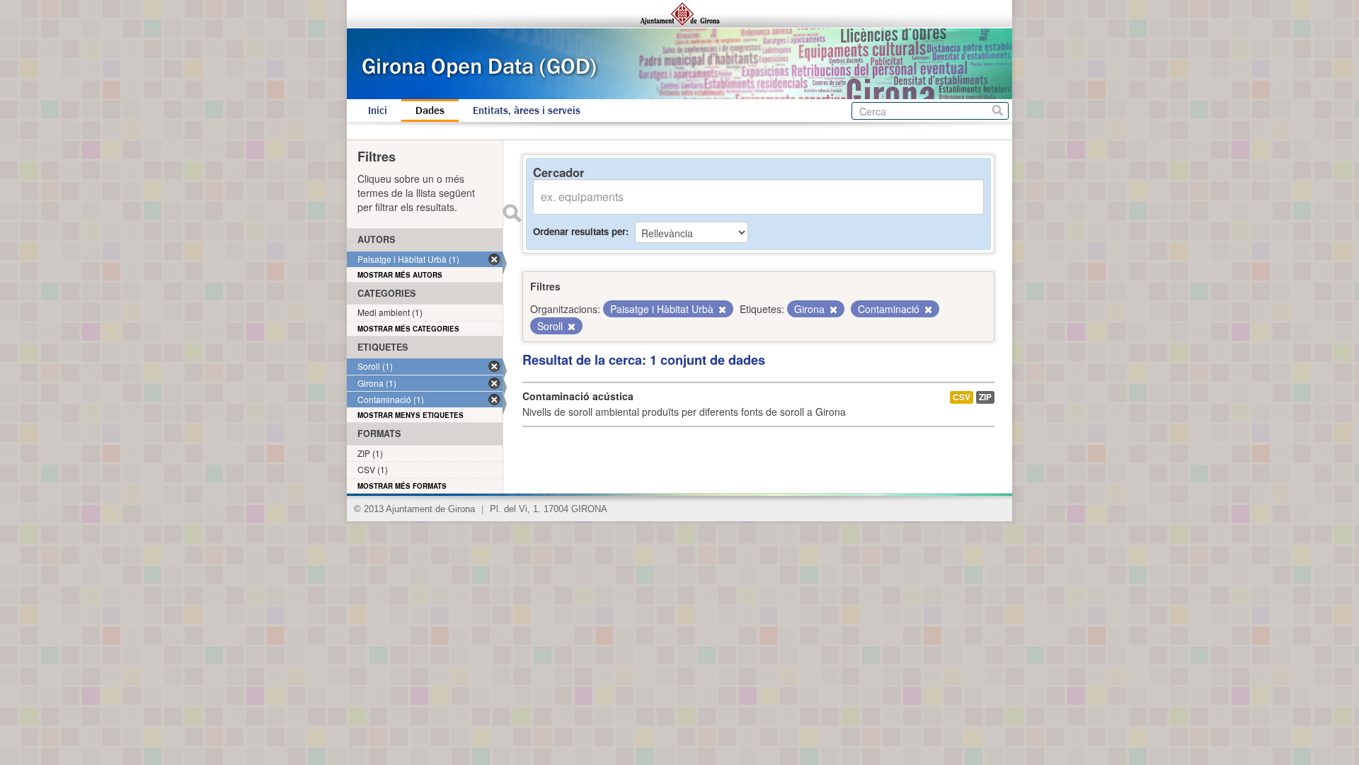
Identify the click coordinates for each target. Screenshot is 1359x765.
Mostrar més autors (399, 275)
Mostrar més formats (402, 486)
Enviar (511, 213)
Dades (430, 110)
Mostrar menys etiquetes (410, 415)
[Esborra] (721, 309)
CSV (961, 397)
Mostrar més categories (408, 329)
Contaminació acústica (577, 396)
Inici (377, 110)
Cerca (998, 111)
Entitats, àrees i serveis (526, 110)
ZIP (985, 397)
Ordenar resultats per (579, 231)
